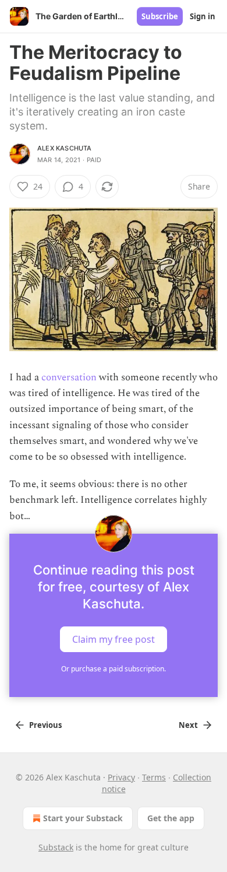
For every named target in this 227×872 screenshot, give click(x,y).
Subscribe (159, 16)
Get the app (170, 818)
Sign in (202, 16)
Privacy (121, 777)
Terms (154, 777)
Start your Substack (83, 818)
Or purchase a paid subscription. (113, 669)
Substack (55, 847)
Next (188, 725)
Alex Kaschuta (64, 148)
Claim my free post (113, 638)
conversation (69, 377)
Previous (45, 725)
